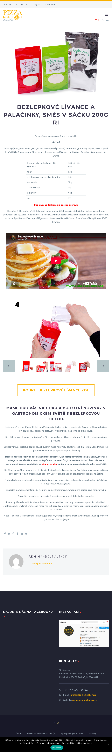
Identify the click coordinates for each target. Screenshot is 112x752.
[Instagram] (58, 723)
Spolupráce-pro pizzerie (72, 734)
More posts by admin (42, 563)
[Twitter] (9, 533)
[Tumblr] (17, 533)
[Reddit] (26, 533)
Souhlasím (56, 747)
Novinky (92, 734)
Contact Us (22, 4)
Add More (51, 4)
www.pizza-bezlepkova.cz (85, 699)
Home (8, 4)
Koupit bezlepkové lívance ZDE (56, 390)
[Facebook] (5, 533)
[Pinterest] (13, 533)
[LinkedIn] (22, 533)
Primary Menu (106, 15)
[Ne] (108, 744)
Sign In (37, 4)
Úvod (18, 734)
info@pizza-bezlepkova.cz (83, 694)
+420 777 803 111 (80, 689)
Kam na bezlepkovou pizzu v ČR (41, 734)
